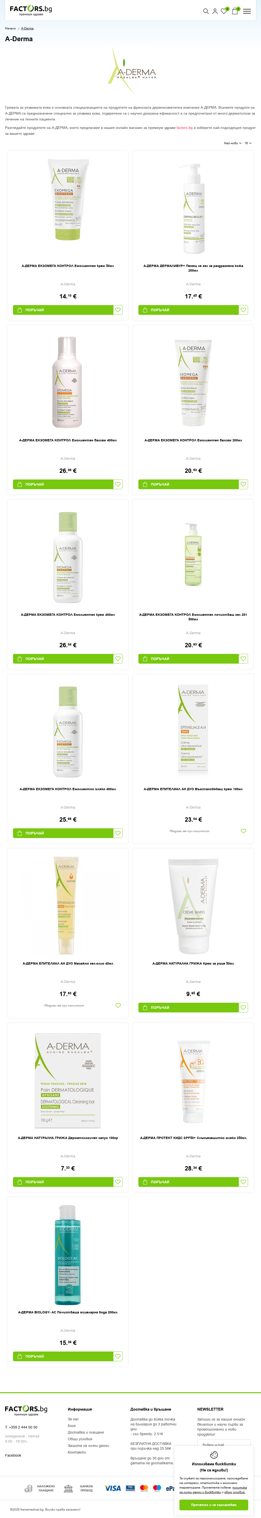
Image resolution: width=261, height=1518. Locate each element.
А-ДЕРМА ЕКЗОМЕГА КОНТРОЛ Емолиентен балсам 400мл (68, 440)
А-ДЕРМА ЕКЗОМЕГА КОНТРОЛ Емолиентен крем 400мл (68, 614)
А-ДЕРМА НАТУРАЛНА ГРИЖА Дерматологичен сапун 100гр (68, 1138)
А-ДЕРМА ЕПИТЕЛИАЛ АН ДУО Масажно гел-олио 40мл (68, 963)
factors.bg (185, 128)
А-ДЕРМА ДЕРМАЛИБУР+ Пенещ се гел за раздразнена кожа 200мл (193, 268)
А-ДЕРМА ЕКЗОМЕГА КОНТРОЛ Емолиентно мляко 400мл (68, 789)
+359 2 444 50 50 (23, 1427)
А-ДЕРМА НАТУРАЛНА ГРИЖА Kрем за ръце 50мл (193, 963)
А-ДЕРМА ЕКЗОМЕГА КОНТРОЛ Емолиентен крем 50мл (68, 266)
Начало (10, 28)
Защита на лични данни (88, 1446)
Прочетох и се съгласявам (214, 1505)
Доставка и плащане (86, 1432)
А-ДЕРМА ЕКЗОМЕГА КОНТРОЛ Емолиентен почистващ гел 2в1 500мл (193, 617)
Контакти (77, 1452)
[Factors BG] (31, 10)
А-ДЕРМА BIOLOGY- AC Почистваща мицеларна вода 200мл (68, 1312)
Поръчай (34, 310)
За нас (73, 1419)
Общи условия (80, 1439)
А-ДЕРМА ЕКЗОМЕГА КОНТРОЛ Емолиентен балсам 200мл (193, 440)
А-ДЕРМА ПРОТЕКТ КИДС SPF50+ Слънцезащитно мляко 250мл (193, 1138)
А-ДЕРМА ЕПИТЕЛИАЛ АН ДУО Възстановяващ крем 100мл (193, 789)
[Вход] (215, 11)
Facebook (13, 1455)
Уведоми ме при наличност (189, 831)
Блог (72, 1426)
